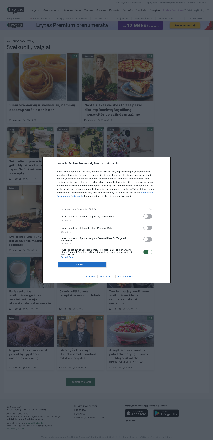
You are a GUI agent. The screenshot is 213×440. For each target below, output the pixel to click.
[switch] (147, 216)
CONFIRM (82, 264)
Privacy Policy (125, 276)
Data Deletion (88, 276)
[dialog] (106, 220)
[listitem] (106, 209)
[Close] (164, 164)
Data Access (106, 276)
